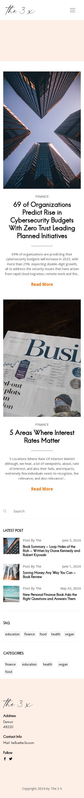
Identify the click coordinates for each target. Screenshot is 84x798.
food (43, 634)
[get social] (4, 759)
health (55, 634)
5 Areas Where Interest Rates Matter (42, 436)
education (12, 634)
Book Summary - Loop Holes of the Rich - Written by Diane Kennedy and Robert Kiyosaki (51, 551)
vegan (69, 634)
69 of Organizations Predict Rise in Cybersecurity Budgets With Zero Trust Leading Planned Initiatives (42, 220)
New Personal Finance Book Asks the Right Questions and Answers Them (50, 597)
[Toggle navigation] (72, 10)
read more (42, 284)
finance (29, 634)
